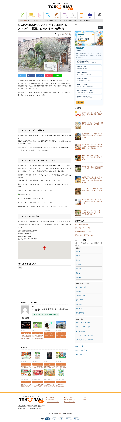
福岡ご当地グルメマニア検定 (85, 91)
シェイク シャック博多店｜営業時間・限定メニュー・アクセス (92, 189)
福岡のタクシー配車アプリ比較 (84, 235)
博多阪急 (78, 291)
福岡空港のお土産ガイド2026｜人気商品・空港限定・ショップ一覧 (92, 201)
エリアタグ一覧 (79, 346)
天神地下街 (79, 304)
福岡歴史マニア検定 (84, 79)
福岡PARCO (79, 300)
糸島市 (78, 273)
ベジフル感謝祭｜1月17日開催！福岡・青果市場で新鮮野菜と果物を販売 (49, 386)
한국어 (61, 419)
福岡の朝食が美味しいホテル (83, 231)
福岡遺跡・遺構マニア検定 (85, 97)
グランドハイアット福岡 (83, 327)
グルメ (22, 15)
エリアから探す (69, 397)
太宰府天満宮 (80, 313)
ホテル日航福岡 (80, 331)
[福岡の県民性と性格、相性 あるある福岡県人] (49, 325)
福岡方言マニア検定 (84, 73)
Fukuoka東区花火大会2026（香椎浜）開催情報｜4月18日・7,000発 (49, 368)
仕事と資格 (56, 15)
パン (70, 33)
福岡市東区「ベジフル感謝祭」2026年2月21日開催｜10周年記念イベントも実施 (26, 386)
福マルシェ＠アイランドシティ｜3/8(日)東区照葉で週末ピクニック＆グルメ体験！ (61, 368)
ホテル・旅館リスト (80, 354)
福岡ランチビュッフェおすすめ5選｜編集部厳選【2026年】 (92, 124)
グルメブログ (39, 20)
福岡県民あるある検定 (86, 61)
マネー (99, 15)
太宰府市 (78, 277)
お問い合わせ (50, 399)
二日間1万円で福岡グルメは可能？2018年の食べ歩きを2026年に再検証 (26, 337)
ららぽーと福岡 (80, 295)
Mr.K (34, 306)
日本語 (48, 419)
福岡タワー (79, 308)
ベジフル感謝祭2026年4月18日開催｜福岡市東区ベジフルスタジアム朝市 (37, 368)
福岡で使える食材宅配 (81, 224)
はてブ (40, 76)
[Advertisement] (44, 111)
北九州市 (78, 264)
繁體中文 (76, 419)
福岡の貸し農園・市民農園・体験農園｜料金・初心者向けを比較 (37, 337)
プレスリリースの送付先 (53, 402)
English (54, 419)
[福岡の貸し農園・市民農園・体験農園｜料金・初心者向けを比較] (37, 325)
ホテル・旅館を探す (70, 402)
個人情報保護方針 (51, 397)
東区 (20, 267)
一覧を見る (80, 102)
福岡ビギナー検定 (82, 67)
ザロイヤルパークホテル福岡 (84, 340)
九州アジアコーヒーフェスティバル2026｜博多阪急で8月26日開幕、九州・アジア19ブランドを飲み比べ (92, 179)
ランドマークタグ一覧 (81, 350)
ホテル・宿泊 (64, 15)
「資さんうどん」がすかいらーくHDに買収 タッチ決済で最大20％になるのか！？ (92, 212)
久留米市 (78, 268)
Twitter (22, 76)
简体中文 (68, 419)
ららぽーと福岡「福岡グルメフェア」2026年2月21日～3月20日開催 (37, 386)
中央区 (78, 260)
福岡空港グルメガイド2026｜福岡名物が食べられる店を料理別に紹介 (92, 135)
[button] (44, 248)
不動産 (82, 15)
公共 (90, 15)
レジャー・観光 (30, 15)
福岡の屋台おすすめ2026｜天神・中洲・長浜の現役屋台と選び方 (92, 157)
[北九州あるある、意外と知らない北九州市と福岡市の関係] (61, 325)
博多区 (78, 256)
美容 (39, 15)
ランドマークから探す (70, 399)
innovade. (60, 413)
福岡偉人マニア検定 (85, 85)
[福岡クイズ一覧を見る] (89, 38)
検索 (76, 24)
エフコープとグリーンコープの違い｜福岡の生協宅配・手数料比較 (92, 113)
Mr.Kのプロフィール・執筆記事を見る (46, 314)
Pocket (49, 76)
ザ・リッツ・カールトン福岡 (84, 335)
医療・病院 (73, 15)
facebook (84, 399)
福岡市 (78, 251)
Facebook (31, 76)
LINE (57, 76)
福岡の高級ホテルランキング (83, 228)
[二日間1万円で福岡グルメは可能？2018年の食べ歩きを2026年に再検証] (26, 325)
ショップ (47, 15)
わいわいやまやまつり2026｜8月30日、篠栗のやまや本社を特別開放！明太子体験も (92, 146)
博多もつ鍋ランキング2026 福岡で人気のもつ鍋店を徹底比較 (92, 167)
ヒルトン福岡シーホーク (83, 322)
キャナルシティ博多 (82, 287)
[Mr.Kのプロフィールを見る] (26, 315)
